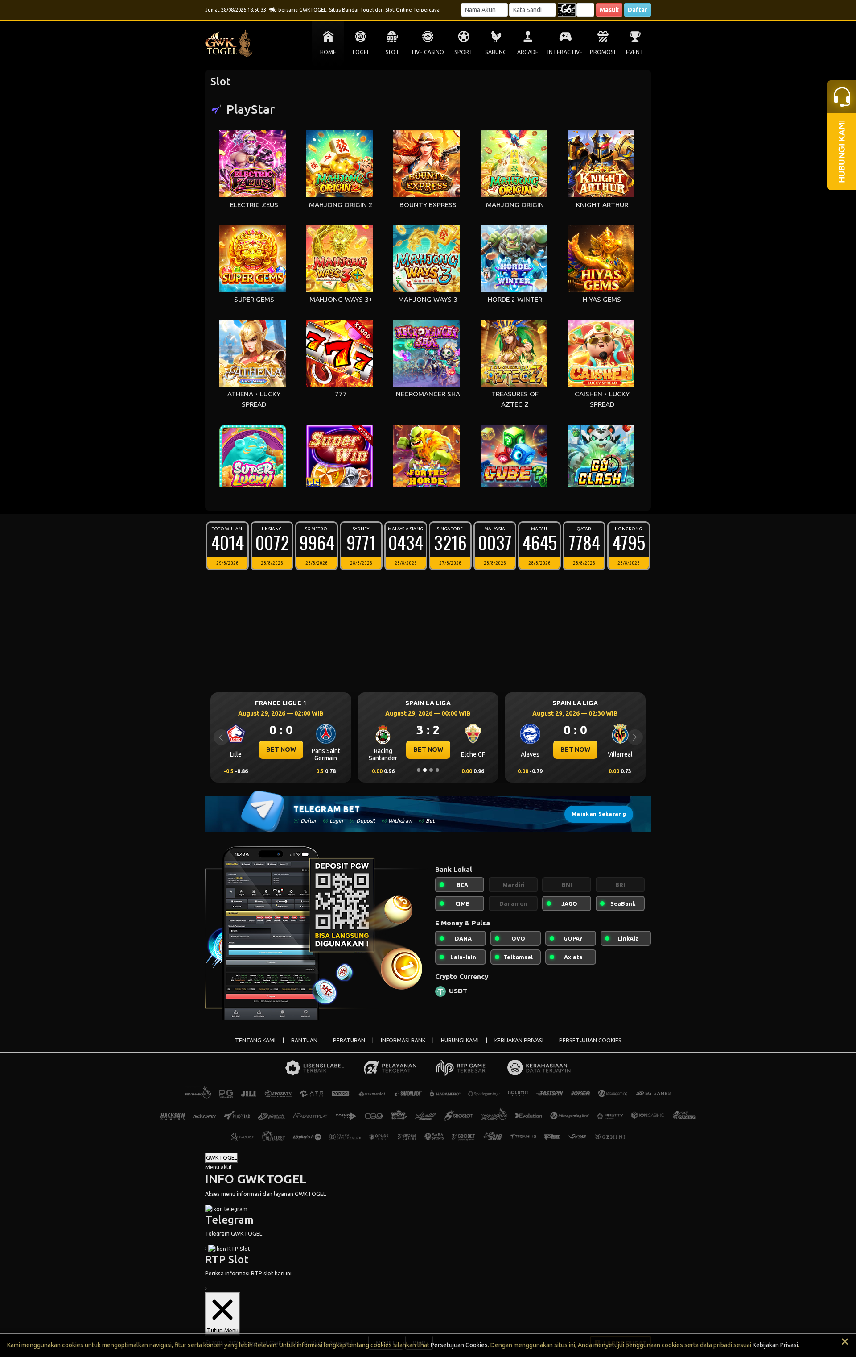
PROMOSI (602, 52)
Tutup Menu (223, 1330)
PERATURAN (349, 1040)
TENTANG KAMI (255, 1040)
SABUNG (496, 52)
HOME (328, 52)
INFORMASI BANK (403, 1040)
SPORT (463, 52)
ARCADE (528, 52)
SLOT (392, 52)
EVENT (635, 52)
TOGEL (360, 52)
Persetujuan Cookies (459, 1345)
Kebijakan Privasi (775, 1345)
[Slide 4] (437, 770)
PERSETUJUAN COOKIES (590, 1040)
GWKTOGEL (221, 1157)
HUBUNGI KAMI (460, 1040)
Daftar (637, 9)
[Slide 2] (425, 770)
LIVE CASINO (428, 52)
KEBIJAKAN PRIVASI (518, 1040)
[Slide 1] (418, 770)
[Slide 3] (431, 770)
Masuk (609, 9)
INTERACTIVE (565, 52)
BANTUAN (304, 1040)
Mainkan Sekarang (599, 814)
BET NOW (281, 749)
